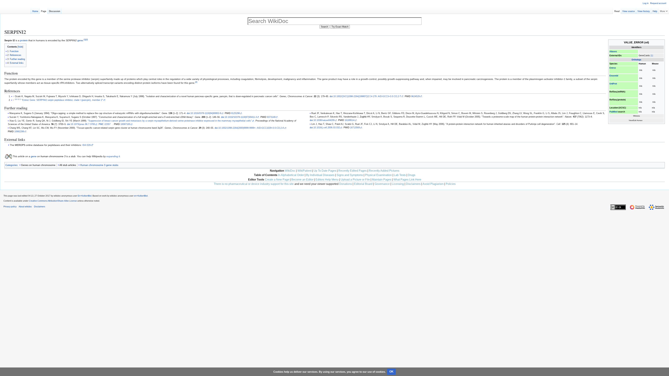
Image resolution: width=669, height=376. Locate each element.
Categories (11, 165)
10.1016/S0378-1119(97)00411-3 (241, 117)
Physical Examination (378, 175)
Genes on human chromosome (38, 165)
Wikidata (636, 116)
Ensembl (613, 76)
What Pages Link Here (407, 179)
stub (73, 156)
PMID (407, 96)
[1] (652, 55)
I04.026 (86, 145)
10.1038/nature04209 (323, 120)
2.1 (19, 99)
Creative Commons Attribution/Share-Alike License (53, 201)
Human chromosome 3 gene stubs (99, 165)
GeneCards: (644, 55)
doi (331, 96)
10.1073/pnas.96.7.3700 (83, 124)
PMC (101, 124)
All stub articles (67, 165)
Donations (345, 183)
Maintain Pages (381, 179)
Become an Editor (302, 179)
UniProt (613, 84)
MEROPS (20, 145)
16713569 (355, 127)
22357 (107, 124)
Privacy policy (10, 206)
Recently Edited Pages (352, 170)
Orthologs (636, 59)
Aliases (613, 51)
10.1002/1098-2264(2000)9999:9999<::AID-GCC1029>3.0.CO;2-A (251, 128)
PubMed (613, 112)
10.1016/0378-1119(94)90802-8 (205, 113)
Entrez (612, 68)
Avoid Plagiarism (433, 183)
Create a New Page (277, 179)
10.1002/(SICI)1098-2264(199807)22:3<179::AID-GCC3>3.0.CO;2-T (367, 96)
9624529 (415, 96)
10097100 (125, 124)
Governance (382, 183)
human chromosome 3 (53, 156)
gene (80, 40)
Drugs (411, 175)
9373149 (271, 117)
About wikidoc (25, 206)
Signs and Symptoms (350, 175)
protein (24, 40)
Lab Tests (400, 175)
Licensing (398, 183)
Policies (451, 183)
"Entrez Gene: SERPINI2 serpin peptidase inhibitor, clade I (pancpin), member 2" (62, 100)
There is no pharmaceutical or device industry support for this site (254, 183)
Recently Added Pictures (384, 170)
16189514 (349, 120)
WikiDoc (290, 170)
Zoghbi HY (365, 117)
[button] (664, 10)
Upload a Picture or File (355, 179)
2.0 (16, 99)
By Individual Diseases (320, 175)
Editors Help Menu (327, 179)
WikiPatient (304, 170)
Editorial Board (363, 183)
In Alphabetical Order (291, 175)
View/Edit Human (636, 120)
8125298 (235, 113)
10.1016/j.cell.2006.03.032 (326, 127)
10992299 (19, 131)
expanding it (113, 156)
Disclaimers (413, 183)
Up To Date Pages (325, 170)
